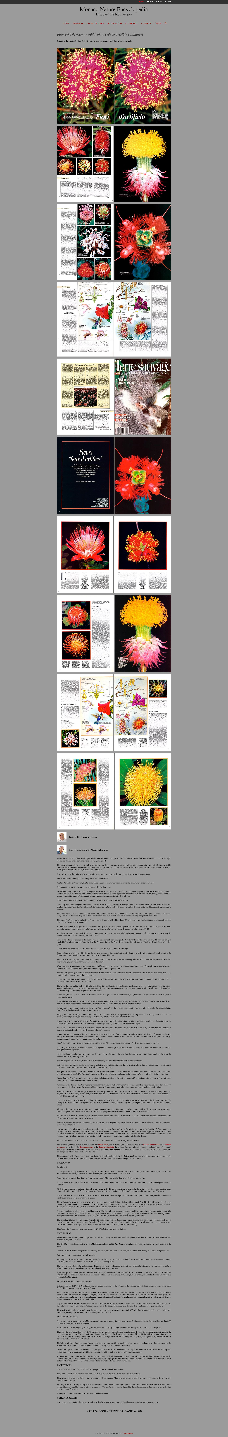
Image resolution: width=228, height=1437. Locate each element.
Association (115, 23)
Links (158, 23)
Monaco (78, 23)
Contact (146, 23)
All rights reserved (127, 1433)
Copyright (131, 23)
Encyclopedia (94, 23)
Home (66, 23)
